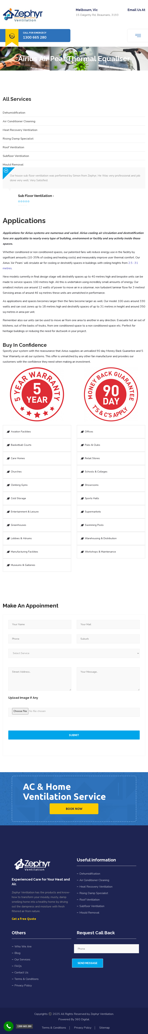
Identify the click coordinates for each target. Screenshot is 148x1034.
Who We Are (23, 947)
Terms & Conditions (26, 979)
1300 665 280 (34, 37)
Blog (17, 953)
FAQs (18, 966)
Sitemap (104, 1028)
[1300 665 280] (9, 1026)
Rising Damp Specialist (18, 139)
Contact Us (21, 972)
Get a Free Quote (24, 918)
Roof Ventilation (13, 147)
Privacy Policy (23, 985)
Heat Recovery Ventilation (20, 130)
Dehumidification (14, 113)
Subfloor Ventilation (16, 156)
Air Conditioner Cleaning (19, 121)
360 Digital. (82, 1019)
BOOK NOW (74, 808)
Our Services (22, 960)
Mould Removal (13, 165)
